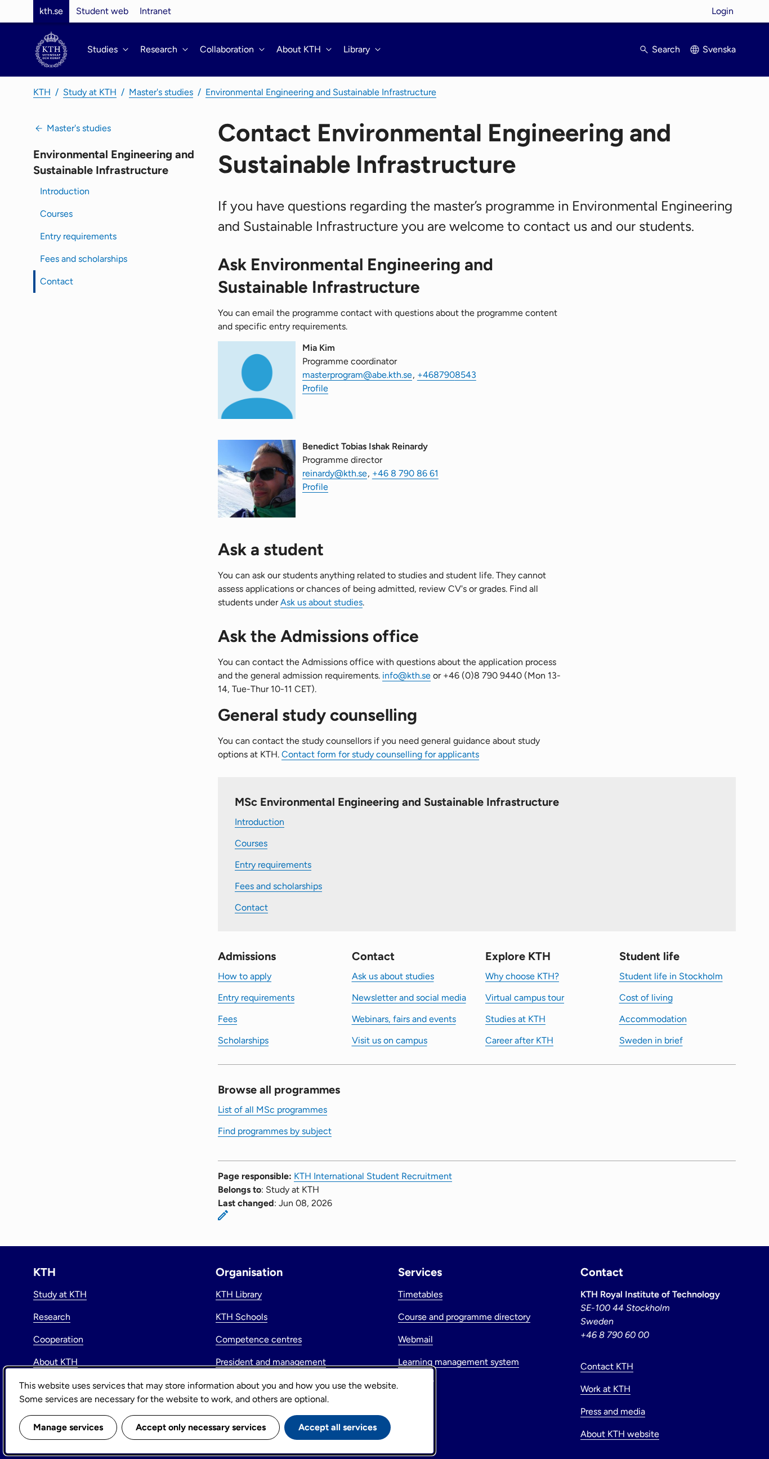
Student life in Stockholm (671, 976)
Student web (102, 11)
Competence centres (259, 1339)
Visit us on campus (389, 1040)
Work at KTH (605, 1389)
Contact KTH (606, 1366)
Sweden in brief (651, 1040)
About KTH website (619, 1434)
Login (723, 11)
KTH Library (239, 1294)
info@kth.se (406, 675)
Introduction (65, 191)
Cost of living (646, 997)
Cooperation (58, 1339)
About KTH (55, 1362)
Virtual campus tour (524, 997)
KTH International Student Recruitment (373, 1176)
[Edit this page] (223, 1215)
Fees (227, 1019)
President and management (271, 1362)
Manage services (68, 1427)
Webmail (415, 1339)
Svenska (719, 49)
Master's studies (161, 92)
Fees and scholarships (83, 258)
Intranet (155, 11)
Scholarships (243, 1040)
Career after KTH (519, 1040)
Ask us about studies (321, 602)
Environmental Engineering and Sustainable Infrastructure (320, 92)
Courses (56, 213)
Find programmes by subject (275, 1131)
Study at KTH (90, 92)
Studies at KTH (515, 1019)
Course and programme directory (464, 1316)
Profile (315, 388)
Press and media (612, 1411)
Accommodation (653, 1019)
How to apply (244, 976)
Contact (56, 281)
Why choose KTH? (522, 976)
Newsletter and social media (409, 997)
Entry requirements (78, 236)
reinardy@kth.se (334, 473)
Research (51, 1316)
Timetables (420, 1294)
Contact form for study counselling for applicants (380, 754)
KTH (42, 92)
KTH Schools (241, 1316)
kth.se (51, 11)
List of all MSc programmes (272, 1109)
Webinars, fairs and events (404, 1019)
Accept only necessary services (201, 1427)
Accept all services (337, 1427)
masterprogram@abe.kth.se (357, 374)
